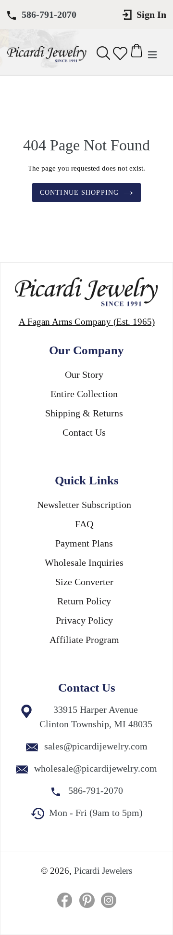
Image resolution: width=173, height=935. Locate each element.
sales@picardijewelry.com (96, 746)
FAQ (84, 524)
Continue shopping (79, 192)
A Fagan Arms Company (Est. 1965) (87, 322)
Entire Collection (84, 393)
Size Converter (84, 581)
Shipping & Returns (84, 413)
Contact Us (84, 432)
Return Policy (84, 601)
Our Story (84, 374)
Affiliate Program (84, 639)
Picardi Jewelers (103, 871)
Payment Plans (84, 543)
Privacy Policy (84, 620)
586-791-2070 (49, 14)
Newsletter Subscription (84, 504)
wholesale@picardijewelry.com (95, 768)
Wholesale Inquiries (84, 562)
